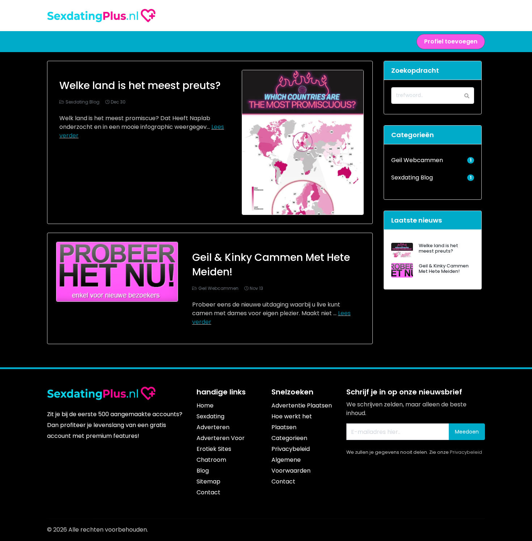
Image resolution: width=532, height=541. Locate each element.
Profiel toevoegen (450, 41)
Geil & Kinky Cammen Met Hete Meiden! (444, 268)
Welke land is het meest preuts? (140, 86)
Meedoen (467, 431)
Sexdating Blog (83, 102)
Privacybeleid (466, 452)
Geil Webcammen (218, 288)
